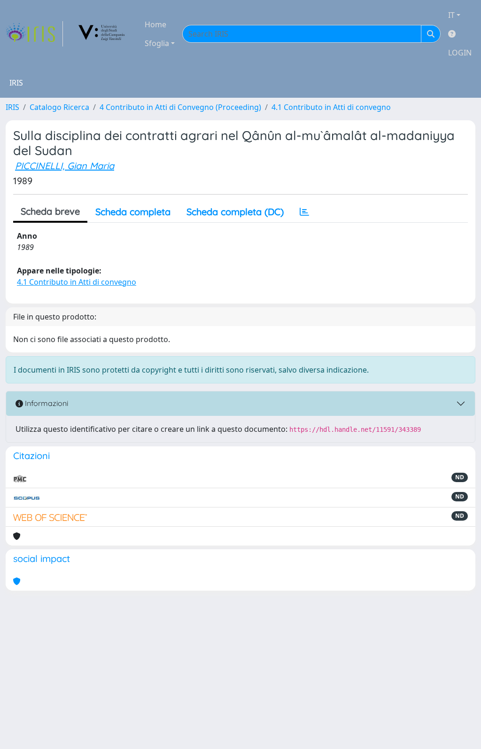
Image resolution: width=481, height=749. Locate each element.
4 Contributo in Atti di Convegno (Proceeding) (180, 107)
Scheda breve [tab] (50, 211)
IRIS (12, 107)
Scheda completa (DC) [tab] (235, 212)
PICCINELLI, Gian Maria (64, 166)
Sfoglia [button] (157, 43)
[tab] (304, 212)
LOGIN (460, 52)
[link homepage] (34, 34)
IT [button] (451, 15)
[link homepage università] (101, 34)
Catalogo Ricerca (59, 107)
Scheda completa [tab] (133, 212)
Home (155, 24)
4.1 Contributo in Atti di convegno (331, 107)
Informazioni (45, 403)
